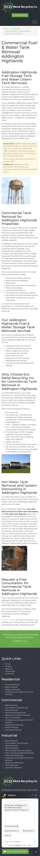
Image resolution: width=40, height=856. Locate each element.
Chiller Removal (11, 727)
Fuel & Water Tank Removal (16, 708)
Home (7, 664)
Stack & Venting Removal (15, 713)
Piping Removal (11, 710)
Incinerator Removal (13, 730)
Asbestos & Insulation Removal (17, 715)
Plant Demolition (12, 748)
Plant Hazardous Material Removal (19, 753)
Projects (8, 666)
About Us (9, 669)
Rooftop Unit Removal (14, 725)
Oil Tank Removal (12, 685)
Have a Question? (16, 851)
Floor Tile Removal (12, 718)
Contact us (8, 164)
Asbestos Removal (12, 689)
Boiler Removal (11, 687)
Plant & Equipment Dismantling (18, 751)
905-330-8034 (20, 15)
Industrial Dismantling (14, 755)
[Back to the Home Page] (20, 7)
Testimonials (10, 671)
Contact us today (9, 620)
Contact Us (20, 641)
